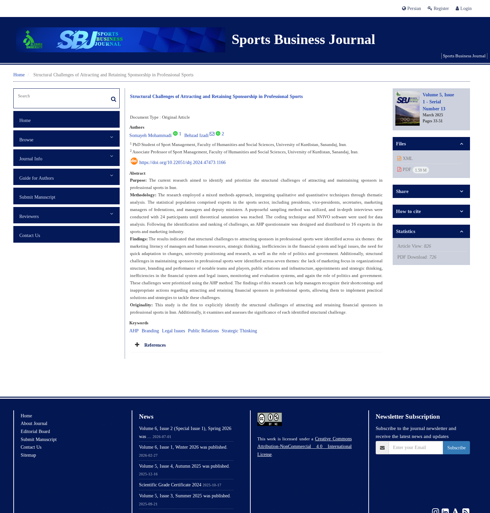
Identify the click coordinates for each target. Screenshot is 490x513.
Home (19, 74)
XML (407, 158)
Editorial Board (35, 431)
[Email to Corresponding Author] (212, 133)
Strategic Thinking (239, 330)
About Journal (34, 423)
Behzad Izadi (196, 135)
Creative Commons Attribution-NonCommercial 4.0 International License (304, 446)
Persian (413, 8)
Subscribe (456, 447)
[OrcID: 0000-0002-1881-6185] (218, 133)
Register (440, 8)
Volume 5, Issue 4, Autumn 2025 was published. (184, 466)
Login (465, 8)
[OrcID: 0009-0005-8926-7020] (175, 133)
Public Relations (203, 330)
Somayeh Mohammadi (150, 135)
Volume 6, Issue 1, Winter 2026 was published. (183, 447)
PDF (414, 170)
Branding (150, 330)
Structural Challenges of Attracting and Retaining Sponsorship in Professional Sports (216, 96)
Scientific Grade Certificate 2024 (170, 484)
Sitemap (28, 455)
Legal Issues (173, 330)
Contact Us (29, 235)
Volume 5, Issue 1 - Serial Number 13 (438, 101)
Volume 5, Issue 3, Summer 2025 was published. (185, 495)
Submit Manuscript (37, 197)
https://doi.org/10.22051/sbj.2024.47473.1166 (182, 162)
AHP (134, 330)
